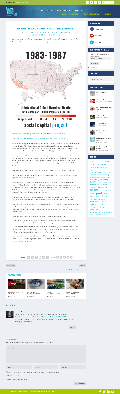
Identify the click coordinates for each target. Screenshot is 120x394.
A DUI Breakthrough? (53, 293)
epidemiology (108, 182)
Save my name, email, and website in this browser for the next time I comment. (34, 372)
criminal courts (96, 177)
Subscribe (94, 63)
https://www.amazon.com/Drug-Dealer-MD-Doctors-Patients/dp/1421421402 (41, 317)
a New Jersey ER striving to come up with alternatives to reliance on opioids (40, 139)
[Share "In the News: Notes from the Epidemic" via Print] (47, 257)
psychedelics (94, 201)
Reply (72, 327)
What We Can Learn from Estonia (103, 139)
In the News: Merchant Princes (35, 293)
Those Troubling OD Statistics (101, 148)
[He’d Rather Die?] (92, 132)
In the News (55, 32)
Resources (73, 14)
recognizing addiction (103, 201)
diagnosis (92, 179)
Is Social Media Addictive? (72, 293)
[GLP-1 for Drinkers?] (92, 93)
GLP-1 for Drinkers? (101, 92)
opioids (50, 35)
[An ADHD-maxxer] (92, 124)
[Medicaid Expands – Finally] (17, 284)
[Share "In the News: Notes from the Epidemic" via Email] (44, 257)
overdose (106, 193)
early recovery (99, 182)
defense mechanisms (105, 177)
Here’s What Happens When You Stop (104, 108)
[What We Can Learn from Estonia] (92, 139)
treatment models (94, 214)
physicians (56, 35)
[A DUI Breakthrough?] (55, 284)
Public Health (105, 150)
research (94, 207)
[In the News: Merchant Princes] (36, 284)
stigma (99, 210)
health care (43, 35)
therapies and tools (95, 212)
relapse (101, 204)
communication (107, 172)
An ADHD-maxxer (101, 123)
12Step (92, 162)
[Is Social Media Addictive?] (75, 284)
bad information (102, 164)
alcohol (107, 162)
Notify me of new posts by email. (19, 379)
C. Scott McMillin (35, 32)
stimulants (104, 209)
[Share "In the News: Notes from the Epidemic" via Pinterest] (36, 257)
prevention (104, 199)
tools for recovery (106, 212)
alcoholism (93, 164)
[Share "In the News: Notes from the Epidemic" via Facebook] (29, 257)
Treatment (105, 94)
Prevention (104, 142)
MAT (99, 190)
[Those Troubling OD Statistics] (92, 148)
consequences (96, 175)
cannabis (95, 167)
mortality (104, 190)
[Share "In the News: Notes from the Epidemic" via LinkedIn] (40, 257)
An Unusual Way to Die (102, 116)
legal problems (93, 187)
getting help (93, 184)
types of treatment (102, 214)
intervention (106, 184)
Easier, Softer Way (22, 2)
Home (63, 14)
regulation (94, 204)
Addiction (104, 125)
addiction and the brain (100, 162)
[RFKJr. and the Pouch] (92, 101)
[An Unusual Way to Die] (92, 117)
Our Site (107, 14)
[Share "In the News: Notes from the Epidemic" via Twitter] (32, 257)
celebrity (102, 167)
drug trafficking (101, 179)
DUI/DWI (93, 182)
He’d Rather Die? (101, 131)
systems (109, 209)
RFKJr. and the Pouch (102, 100)
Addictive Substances (107, 101)
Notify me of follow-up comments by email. (22, 376)
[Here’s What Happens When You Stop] (92, 108)
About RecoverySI (91, 14)
